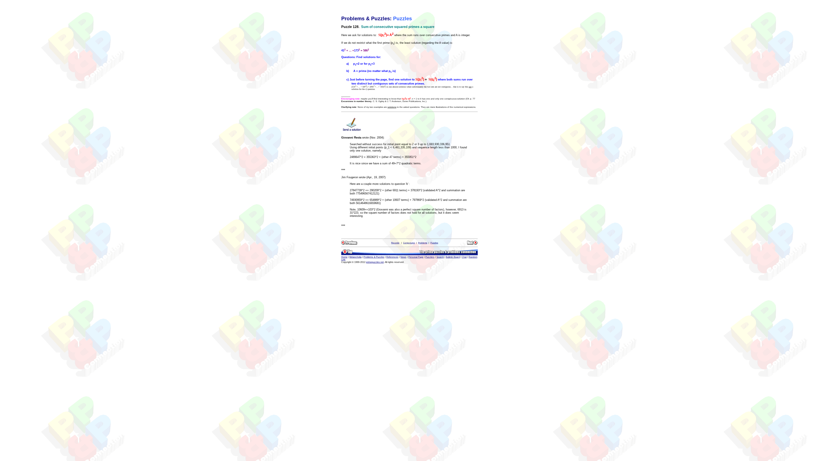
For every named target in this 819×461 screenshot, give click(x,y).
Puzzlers (429, 257)
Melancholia (355, 257)
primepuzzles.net (375, 262)
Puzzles (434, 243)
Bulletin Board (453, 257)
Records (395, 243)
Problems (422, 243)
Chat (464, 257)
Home (344, 257)
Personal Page (415, 257)
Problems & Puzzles (373, 257)
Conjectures (409, 243)
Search (440, 257)
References (392, 257)
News (403, 257)
